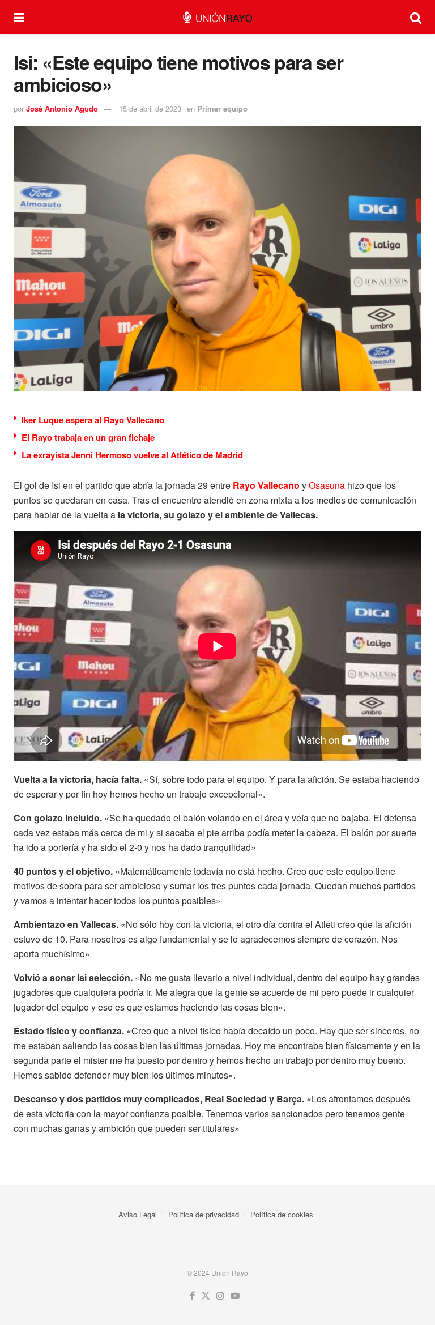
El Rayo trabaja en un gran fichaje (88, 437)
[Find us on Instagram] (220, 1296)
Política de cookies (281, 1214)
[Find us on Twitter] (205, 1296)
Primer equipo (222, 108)
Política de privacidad (203, 1214)
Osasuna (327, 485)
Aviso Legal (137, 1214)
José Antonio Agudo (62, 108)
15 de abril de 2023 (150, 108)
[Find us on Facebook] (192, 1296)
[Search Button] (415, 17)
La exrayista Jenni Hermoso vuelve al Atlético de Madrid (132, 455)
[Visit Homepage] (217, 17)
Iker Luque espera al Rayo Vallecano (93, 420)
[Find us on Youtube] (235, 1296)
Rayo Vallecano (266, 485)
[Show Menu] (19, 17)
